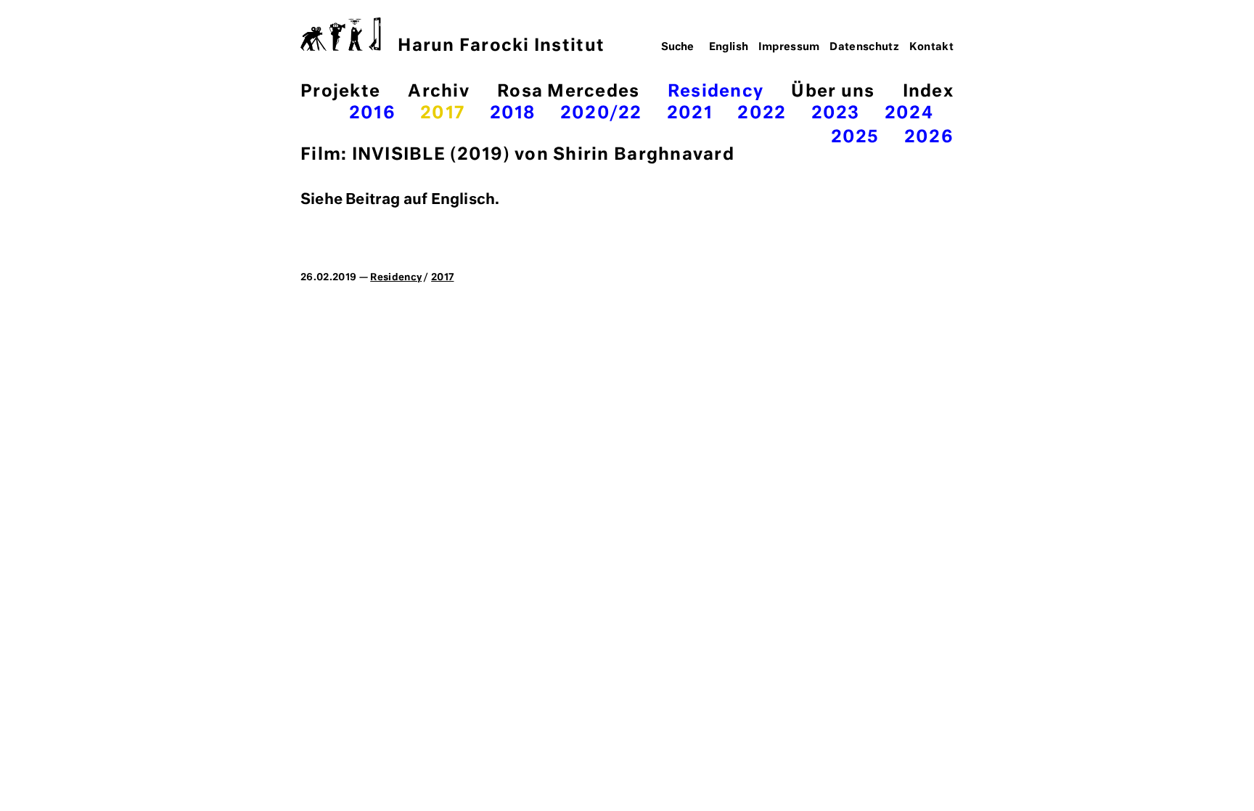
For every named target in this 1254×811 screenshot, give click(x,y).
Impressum (789, 47)
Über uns (832, 91)
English (729, 47)
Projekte (340, 91)
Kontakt (931, 47)
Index (928, 91)
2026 (929, 137)
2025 (855, 137)
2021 (690, 113)
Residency (715, 91)
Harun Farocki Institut (501, 46)
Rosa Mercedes (568, 91)
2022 (761, 113)
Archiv (439, 91)
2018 (513, 113)
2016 (372, 113)
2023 (835, 113)
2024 (909, 113)
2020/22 (601, 113)
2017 (442, 113)
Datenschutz (864, 47)
